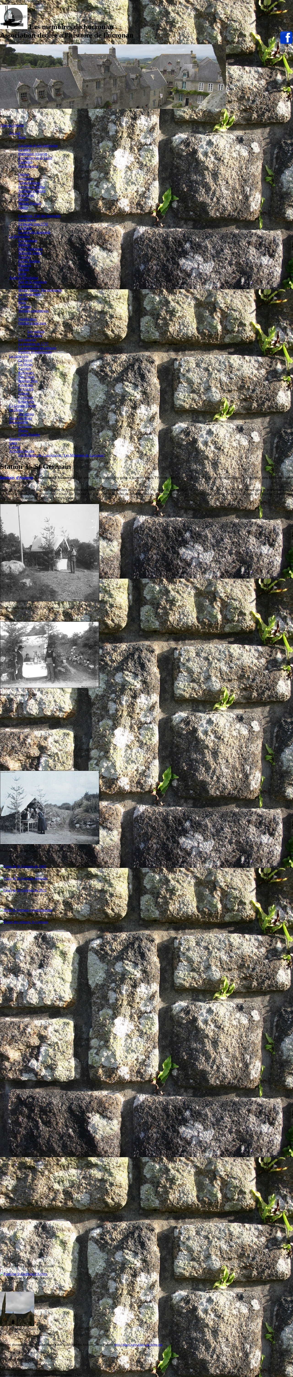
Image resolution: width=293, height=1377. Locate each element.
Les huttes (34, 335)
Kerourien (25, 385)
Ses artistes (26, 414)
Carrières (24, 307)
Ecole (22, 274)
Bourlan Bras (28, 381)
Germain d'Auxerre (16, 478)
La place (24, 150)
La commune (27, 241)
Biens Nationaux (30, 249)
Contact (14, 447)
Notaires (24, 257)
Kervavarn (26, 373)
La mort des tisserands (34, 232)
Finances (24, 265)
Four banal (26, 195)
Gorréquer (25, 397)
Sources (15, 439)
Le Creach (25, 389)
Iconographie (18, 422)
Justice (23, 207)
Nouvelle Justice (30, 253)
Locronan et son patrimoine (38, 146)
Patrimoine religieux (32, 154)
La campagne (19, 356)
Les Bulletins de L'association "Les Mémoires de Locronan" (61, 455)
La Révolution (19, 236)
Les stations (35, 331)
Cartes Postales (29, 435)
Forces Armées (29, 261)
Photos (23, 430)
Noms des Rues (20, 418)
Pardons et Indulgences (35, 352)
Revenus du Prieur (31, 187)
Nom (22, 137)
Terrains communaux (33, 311)
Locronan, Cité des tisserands (39, 216)
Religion (24, 245)
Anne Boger (27, 220)
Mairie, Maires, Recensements (40, 290)
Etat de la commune (32, 282)
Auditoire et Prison (32, 191)
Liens (13, 443)
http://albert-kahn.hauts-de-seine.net (138, 1344)
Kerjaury (24, 369)
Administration (29, 183)
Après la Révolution (23, 278)
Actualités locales (21, 451)
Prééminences (28, 166)
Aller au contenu (12, 125)
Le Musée (16, 410)
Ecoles (23, 298)
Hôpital (23, 269)
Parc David (26, 377)
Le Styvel (25, 360)
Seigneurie (26, 179)
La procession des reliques (37, 348)
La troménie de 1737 (33, 344)
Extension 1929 (29, 286)
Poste (22, 302)
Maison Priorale (29, 203)
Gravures (25, 426)
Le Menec (25, 364)
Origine (23, 174)
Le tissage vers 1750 (33, 224)
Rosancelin (26, 402)
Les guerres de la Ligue (35, 158)
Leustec (24, 393)
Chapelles (25, 162)
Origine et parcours (32, 323)
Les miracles (27, 340)
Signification (27, 319)
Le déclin (25, 228)
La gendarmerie (29, 294)
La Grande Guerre (22, 406)
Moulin (23, 199)
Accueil (14, 133)
